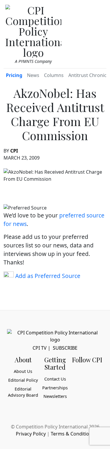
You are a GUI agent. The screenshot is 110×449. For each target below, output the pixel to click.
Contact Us (55, 379)
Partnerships (55, 388)
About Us (23, 371)
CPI (14, 151)
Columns (54, 75)
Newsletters (55, 396)
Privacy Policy (31, 433)
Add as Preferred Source (47, 276)
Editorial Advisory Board (23, 392)
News (33, 75)
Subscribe (65, 348)
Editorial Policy (23, 380)
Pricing (14, 75)
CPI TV (40, 348)
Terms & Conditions (72, 433)
